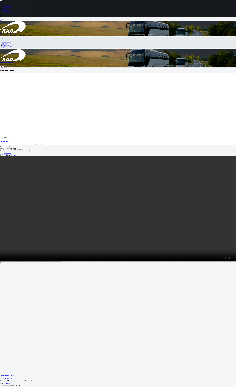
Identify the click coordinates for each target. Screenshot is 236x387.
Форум (3, 47)
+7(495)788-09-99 (7, 153)
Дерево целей (4, 141)
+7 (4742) (6, 18)
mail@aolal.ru (19, 18)
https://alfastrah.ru (13, 155)
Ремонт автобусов (6, 41)
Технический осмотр (6, 42)
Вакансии (4, 44)
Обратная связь (5, 45)
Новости (4, 37)
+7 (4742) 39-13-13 (8, 378)
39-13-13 (10, 18)
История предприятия (7, 46)
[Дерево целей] (23, 135)
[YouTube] (0, 17)
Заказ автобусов (5, 39)
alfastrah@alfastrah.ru (7, 154)
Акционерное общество (5, 373)
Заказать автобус (3, 67)
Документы (4, 43)
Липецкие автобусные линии (6, 33)
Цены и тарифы (5, 38)
